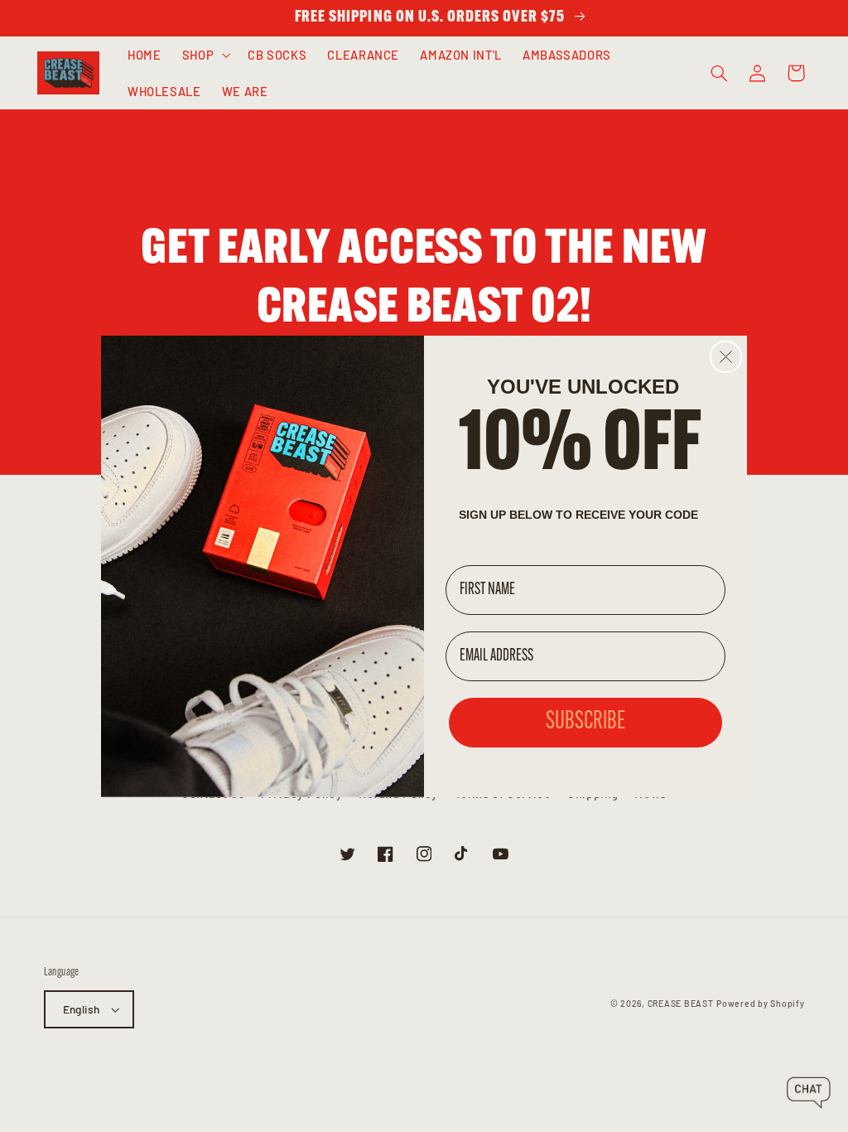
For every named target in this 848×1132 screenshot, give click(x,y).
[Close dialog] (725, 356)
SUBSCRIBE (585, 722)
